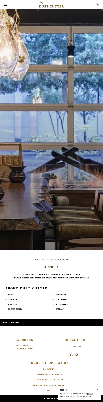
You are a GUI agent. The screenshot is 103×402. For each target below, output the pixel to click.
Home (10, 295)
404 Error (16, 322)
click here (87, 396)
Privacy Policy (15, 309)
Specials (60, 309)
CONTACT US (73, 340)
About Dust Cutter (26, 288)
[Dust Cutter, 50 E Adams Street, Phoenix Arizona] (51, 4)
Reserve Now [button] (51, 398)
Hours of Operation (49, 362)
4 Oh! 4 (51, 267)
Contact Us (61, 295)
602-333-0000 (97, 4)
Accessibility (62, 304)
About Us (12, 299)
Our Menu (12, 304)
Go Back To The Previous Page (52, 260)
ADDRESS (25, 340)
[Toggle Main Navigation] (5, 5)
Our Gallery (61, 299)
